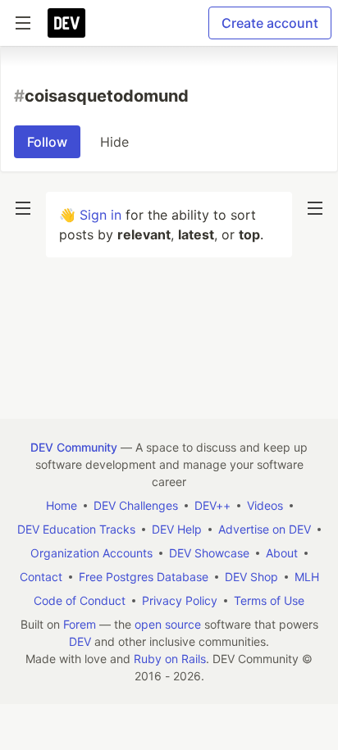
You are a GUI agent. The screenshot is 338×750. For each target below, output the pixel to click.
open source (168, 624)
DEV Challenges (136, 505)
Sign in (100, 215)
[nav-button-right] (315, 208)
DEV (80, 641)
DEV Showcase (209, 553)
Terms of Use (269, 600)
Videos (265, 505)
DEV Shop (251, 577)
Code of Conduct (80, 600)
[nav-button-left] (23, 208)
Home (61, 505)
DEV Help (177, 529)
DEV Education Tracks (76, 529)
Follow (47, 142)
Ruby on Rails (170, 659)
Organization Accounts (91, 553)
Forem (79, 624)
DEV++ (212, 505)
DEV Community (73, 447)
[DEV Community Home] (66, 23)
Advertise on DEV (264, 529)
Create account (270, 23)
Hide (114, 142)
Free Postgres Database (143, 577)
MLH (307, 577)
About (282, 553)
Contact (41, 577)
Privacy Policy (179, 600)
